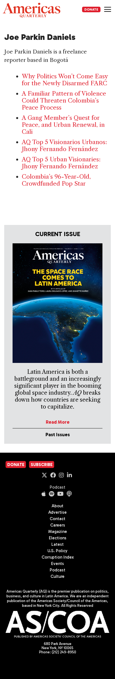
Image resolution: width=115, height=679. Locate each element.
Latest (57, 544)
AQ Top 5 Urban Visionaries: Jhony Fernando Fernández (61, 163)
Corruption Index (58, 557)
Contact (57, 518)
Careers (57, 525)
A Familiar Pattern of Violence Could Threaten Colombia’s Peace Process (64, 100)
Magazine (57, 531)
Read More (58, 422)
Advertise (57, 512)
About (57, 505)
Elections (57, 537)
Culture (57, 576)
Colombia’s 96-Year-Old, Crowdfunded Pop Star (56, 180)
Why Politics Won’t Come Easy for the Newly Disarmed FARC (65, 80)
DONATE (91, 9)
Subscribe (41, 464)
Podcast (57, 487)
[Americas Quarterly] (31, 10)
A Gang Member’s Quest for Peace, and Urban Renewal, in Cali (63, 124)
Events (57, 563)
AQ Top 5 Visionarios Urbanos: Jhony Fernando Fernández (64, 145)
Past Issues (57, 434)
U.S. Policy (57, 550)
